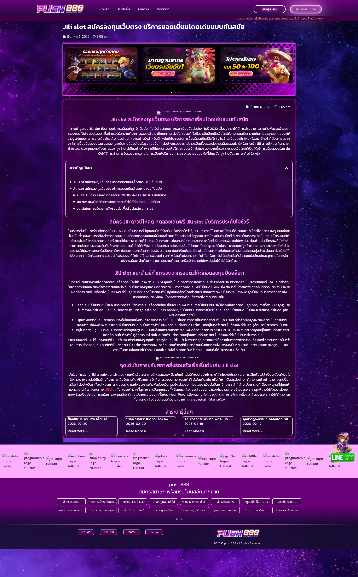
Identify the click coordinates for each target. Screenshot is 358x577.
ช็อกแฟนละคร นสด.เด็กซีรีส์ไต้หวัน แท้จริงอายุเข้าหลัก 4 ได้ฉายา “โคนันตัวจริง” (89, 419)
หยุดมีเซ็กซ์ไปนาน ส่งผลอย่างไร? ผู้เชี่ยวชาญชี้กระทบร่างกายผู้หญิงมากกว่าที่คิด (256, 502)
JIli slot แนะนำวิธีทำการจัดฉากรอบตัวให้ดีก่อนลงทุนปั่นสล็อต (118, 201)
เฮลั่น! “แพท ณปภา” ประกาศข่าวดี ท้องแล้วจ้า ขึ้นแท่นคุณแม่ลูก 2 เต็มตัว (133, 510)
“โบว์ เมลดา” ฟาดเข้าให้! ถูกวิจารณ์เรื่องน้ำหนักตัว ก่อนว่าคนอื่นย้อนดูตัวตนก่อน (102, 510)
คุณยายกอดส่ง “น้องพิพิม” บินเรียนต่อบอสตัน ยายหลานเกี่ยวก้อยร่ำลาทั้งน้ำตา (225, 510)
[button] (171, 92)
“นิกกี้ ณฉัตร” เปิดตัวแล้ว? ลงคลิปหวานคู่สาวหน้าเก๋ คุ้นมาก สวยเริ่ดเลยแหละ (149, 419)
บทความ (143, 9)
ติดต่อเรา (163, 9)
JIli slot (110, 389)
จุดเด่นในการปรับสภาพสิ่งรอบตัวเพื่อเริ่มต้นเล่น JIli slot (114, 208)
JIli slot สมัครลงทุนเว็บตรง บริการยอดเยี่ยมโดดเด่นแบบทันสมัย (117, 181)
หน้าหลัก (104, 9)
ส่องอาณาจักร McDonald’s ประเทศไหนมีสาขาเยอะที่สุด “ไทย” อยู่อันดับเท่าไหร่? (225, 502)
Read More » (78, 430)
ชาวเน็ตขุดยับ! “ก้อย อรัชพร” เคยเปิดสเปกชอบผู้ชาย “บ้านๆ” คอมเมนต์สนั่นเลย (164, 510)
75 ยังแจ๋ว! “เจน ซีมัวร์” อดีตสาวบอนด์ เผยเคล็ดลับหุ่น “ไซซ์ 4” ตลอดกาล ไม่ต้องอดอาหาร (194, 502)
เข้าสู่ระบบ (270, 9)
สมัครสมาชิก (306, 9)
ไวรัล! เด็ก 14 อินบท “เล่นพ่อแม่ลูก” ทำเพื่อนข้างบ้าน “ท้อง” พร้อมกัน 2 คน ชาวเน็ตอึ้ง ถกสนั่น (287, 510)
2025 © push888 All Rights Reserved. (238, 543)
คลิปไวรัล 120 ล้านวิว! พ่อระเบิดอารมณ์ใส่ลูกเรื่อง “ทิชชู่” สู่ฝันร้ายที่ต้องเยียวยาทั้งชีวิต (206, 419)
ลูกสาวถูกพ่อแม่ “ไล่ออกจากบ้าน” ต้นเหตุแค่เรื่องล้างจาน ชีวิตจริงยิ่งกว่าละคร (266, 419)
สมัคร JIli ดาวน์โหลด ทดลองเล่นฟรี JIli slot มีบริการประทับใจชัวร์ (121, 195)
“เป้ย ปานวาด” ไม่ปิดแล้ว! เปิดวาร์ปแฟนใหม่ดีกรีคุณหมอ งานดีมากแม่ (256, 510)
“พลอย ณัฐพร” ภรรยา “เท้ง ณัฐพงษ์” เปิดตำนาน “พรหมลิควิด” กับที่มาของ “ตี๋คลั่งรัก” (194, 510)
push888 (179, 484)
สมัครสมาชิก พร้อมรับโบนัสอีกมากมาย (179, 492)
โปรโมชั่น (124, 9)
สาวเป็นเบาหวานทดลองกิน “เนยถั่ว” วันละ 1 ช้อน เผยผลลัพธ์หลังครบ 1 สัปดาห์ (287, 502)
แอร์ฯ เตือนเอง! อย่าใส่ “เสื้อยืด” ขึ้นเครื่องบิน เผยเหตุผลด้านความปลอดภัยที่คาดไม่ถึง (71, 510)
